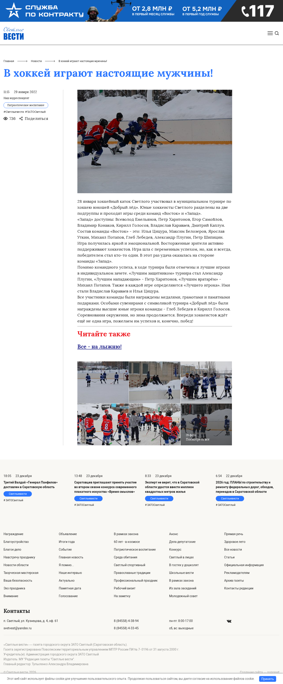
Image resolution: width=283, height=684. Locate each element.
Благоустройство (16, 542)
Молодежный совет (183, 596)
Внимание (11, 596)
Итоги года (67, 542)
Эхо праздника (14, 588)
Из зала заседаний (182, 588)
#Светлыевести (14, 111)
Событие (65, 549)
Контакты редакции (238, 588)
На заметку (122, 596)
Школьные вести (181, 573)
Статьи (229, 557)
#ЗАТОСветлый (35, 111)
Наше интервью (70, 573)
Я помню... (66, 565)
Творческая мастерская (21, 573)
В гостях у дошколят (184, 565)
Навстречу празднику (19, 557)
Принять (267, 679)
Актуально (67, 580)
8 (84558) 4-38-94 (126, 621)
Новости (36, 61)
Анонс (173, 534)
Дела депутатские (182, 542)
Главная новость (71, 557)
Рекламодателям (236, 573)
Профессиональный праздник (136, 580)
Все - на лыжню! (99, 346)
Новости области (16, 565)
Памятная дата (70, 588)
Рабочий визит (125, 588)
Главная (9, 61)
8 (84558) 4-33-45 (126, 628)
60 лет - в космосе (127, 542)
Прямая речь (233, 534)
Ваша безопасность (18, 580)
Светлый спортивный (129, 565)
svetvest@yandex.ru (18, 628)
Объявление (68, 534)
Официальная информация (244, 565)
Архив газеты (234, 580)
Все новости (233, 549)
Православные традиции (132, 573)
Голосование (68, 596)
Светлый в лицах (181, 557)
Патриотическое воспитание (135, 549)
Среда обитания (125, 557)
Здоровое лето (234, 542)
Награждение (13, 534)
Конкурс (175, 549)
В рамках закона (126, 534)
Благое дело (12, 549)
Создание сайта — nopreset (259, 672)
